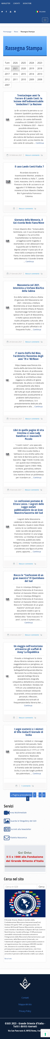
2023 (39, 62)
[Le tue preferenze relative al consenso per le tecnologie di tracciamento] (45, 1034)
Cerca (41, 886)
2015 (23, 73)
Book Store (27, 3)
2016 (15, 73)
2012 (7, 79)
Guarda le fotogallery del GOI (23, 821)
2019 (31, 68)
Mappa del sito (25, 1004)
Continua (40, 143)
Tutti (7, 62)
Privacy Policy (25, 1011)
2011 (15, 79)
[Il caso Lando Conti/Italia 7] (8, 181)
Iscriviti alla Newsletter (20, 829)
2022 (7, 68)
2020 (23, 68)
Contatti (16, 3)
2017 (7, 73)
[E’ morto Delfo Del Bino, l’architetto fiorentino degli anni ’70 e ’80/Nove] (7, 380)
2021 (15, 68)
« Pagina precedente (21, 794)
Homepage (7, 31)
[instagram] (15, 12)
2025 (23, 62)
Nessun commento (32, 155)
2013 (39, 73)
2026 (15, 62)
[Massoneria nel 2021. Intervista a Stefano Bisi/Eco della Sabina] (7, 307)
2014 (31, 73)
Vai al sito (8, 958)
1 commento (26, 786)
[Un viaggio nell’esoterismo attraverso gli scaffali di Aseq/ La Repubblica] (7, 676)
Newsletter (5, 3)
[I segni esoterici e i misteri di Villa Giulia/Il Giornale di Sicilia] (7, 752)
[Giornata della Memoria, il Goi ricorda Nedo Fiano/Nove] (7, 241)
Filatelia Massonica (18, 837)
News (16, 31)
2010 (23, 79)
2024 (31, 62)
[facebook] (6, 12)
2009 (31, 79)
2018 (39, 68)
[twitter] (2, 12)
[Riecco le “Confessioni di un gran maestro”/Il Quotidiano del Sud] (7, 599)
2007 (7, 84)
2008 (39, 79)
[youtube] (10, 12)
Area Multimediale (18, 812)
